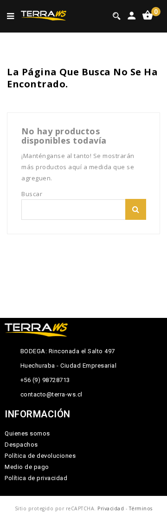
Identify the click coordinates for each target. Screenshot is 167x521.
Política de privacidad (36, 478)
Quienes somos (27, 433)
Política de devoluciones (40, 455)
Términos (141, 508)
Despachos (21, 444)
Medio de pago (27, 466)
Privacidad (110, 508)
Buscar (135, 209)
